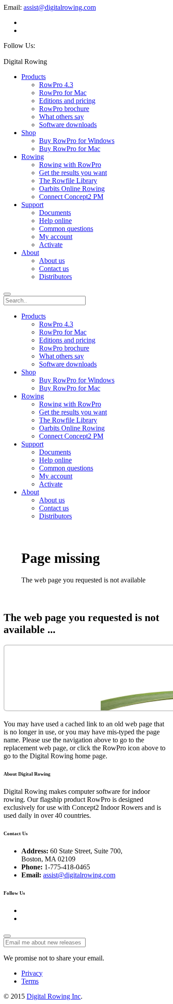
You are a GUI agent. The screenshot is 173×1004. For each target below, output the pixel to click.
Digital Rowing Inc (54, 996)
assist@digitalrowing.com (60, 7)
